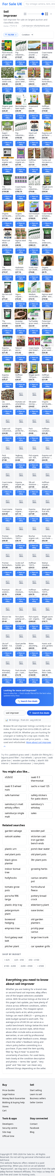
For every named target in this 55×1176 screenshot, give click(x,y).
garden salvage (13, 830)
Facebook (34, 1128)
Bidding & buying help (13, 1102)
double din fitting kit (42, 754)
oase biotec (37, 910)
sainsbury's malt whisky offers (14, 806)
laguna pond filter (10, 757)
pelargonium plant (12, 912)
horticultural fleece (38, 888)
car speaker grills (40, 946)
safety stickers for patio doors (39, 797)
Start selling (36, 1090)
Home (6, 26)
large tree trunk (40, 937)
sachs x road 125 (40, 786)
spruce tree (40, 757)
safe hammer (12, 795)
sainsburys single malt (14, 815)
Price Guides (8, 1090)
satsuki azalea (12, 836)
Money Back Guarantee (13, 1098)
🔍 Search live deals (39, 712)
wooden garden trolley (24, 760)
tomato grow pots (12, 888)
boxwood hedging (10, 921)
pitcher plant (12, 946)
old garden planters (37, 921)
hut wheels (26, 757)
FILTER (11, 35)
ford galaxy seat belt (14, 939)
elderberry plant (40, 904)
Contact (33, 1123)
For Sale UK (12, 4)
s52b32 (9, 777)
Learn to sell (36, 1094)
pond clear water (40, 848)
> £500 (40, 966)
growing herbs (39, 868)
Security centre (9, 1128)
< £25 (7, 959)
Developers (7, 1123)
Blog (32, 1132)
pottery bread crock (38, 897)
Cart (4, 1110)
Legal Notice (8, 1094)
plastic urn (11, 848)
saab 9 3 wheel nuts (13, 788)
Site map (6, 1132)
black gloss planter (11, 861)
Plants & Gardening (14, 27)
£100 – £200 (10, 966)
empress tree (12, 928)
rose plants (39, 763)
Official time (8, 1136)
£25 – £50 (19, 959)
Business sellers (38, 1098)
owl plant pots (13, 854)
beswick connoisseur (21, 763)
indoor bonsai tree (12, 870)
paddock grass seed (19, 754)
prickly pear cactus (37, 930)
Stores (5, 1106)
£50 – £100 (34, 959)
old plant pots (38, 854)
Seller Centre (36, 1102)
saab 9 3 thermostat (37, 779)
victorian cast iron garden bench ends (38, 840)
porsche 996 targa (11, 897)
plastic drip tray (13, 904)
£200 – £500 (26, 966)
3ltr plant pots (39, 859)
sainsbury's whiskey (37, 806)
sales (34, 813)
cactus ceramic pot (39, 879)
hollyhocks (11, 877)
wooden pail (38, 830)
